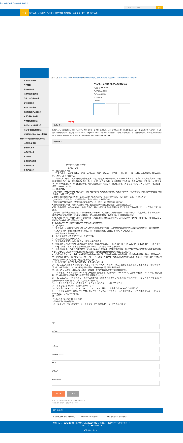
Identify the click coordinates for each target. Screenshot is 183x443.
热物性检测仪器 (30, 143)
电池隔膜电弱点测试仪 (32, 112)
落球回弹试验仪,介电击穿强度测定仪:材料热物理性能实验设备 (33, 136)
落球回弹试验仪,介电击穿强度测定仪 (14, 3)
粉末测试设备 (29, 148)
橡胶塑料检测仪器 (31, 116)
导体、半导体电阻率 (31, 98)
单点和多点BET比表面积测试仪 (64, 417)
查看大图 (71, 122)
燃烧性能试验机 (30, 161)
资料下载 (85, 13)
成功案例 (77, 13)
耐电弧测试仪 (29, 103)
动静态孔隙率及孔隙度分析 (116, 417)
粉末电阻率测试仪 (31, 94)
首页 (24, 13)
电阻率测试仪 (29, 89)
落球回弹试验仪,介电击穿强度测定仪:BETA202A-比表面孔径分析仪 (110, 78)
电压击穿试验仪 (30, 80)
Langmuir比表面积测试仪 (89, 417)
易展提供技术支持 (90, 430)
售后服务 (68, 13)
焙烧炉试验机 (29, 170)
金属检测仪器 (29, 166)
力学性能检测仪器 (31, 121)
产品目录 (67, 78)
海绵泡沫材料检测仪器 (32, 125)
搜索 (159, 8)
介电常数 (27, 85)
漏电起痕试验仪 (30, 107)
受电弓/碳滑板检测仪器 (33, 130)
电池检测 (27, 157)
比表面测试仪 (29, 152)
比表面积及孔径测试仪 (76, 165)
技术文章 (59, 13)
